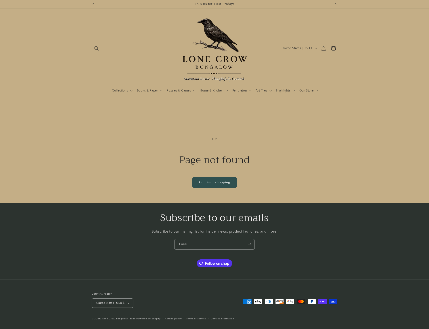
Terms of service (196, 318)
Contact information (222, 318)
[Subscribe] (249, 244)
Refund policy (173, 318)
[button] (96, 48)
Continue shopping (214, 182)
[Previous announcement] (93, 4)
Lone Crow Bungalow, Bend (119, 318)
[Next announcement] (336, 4)
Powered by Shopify (148, 318)
